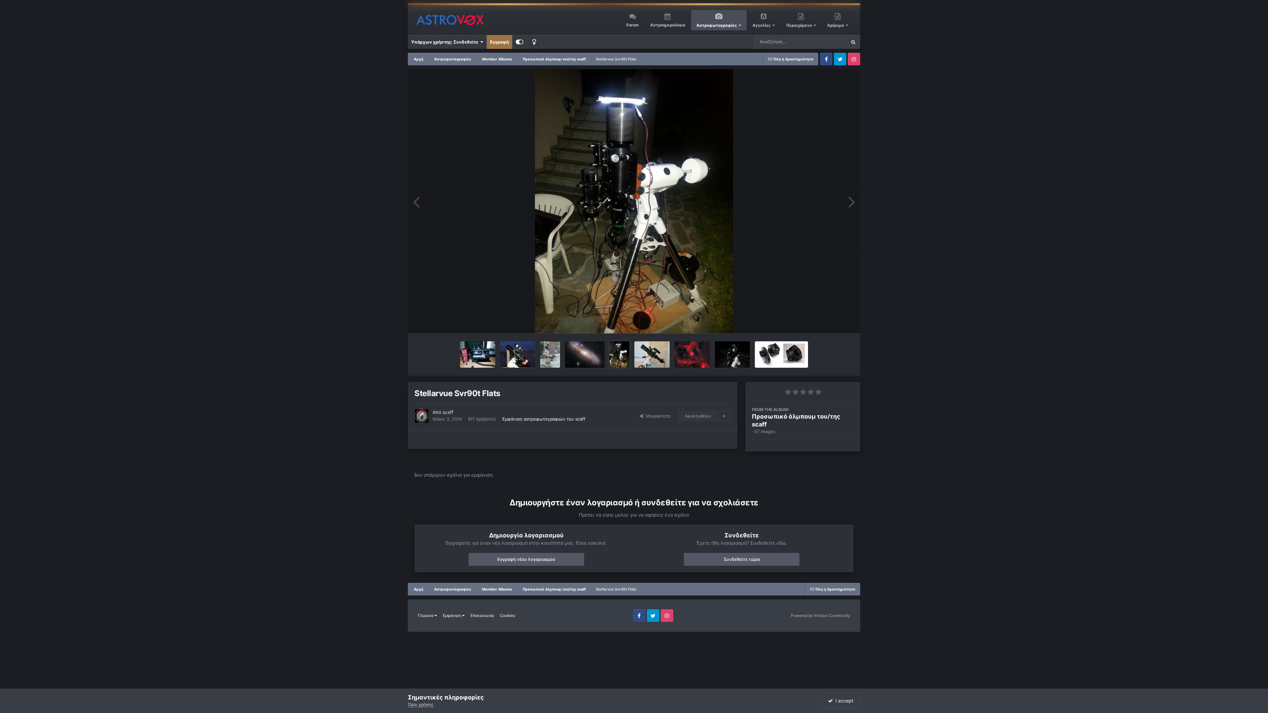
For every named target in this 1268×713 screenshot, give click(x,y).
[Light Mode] (534, 42)
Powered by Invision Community (820, 615)
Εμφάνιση (452, 615)
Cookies (507, 615)
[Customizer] (519, 42)
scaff (447, 412)
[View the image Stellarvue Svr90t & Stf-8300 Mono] (518, 354)
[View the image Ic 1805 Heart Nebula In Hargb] (692, 354)
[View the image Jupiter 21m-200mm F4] (477, 354)
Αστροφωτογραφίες (716, 25)
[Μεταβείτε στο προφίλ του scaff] (421, 416)
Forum (632, 24)
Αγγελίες (762, 25)
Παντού (830, 41)
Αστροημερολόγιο (667, 24)
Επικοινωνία (482, 615)
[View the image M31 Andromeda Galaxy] (584, 354)
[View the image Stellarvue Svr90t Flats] (619, 354)
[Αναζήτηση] (853, 42)
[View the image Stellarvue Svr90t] (652, 354)
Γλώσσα (426, 615)
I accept (843, 700)
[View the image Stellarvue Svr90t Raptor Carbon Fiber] (732, 354)
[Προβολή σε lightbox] (634, 201)
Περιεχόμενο (799, 25)
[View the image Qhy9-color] (781, 354)
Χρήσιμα (836, 25)
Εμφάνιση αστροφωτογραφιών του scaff (543, 419)
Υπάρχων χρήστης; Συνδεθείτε (445, 42)
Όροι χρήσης (421, 704)
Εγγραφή (499, 42)
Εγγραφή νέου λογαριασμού (526, 559)
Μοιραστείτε (657, 416)
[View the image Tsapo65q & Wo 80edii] (550, 354)
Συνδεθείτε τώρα (742, 559)
